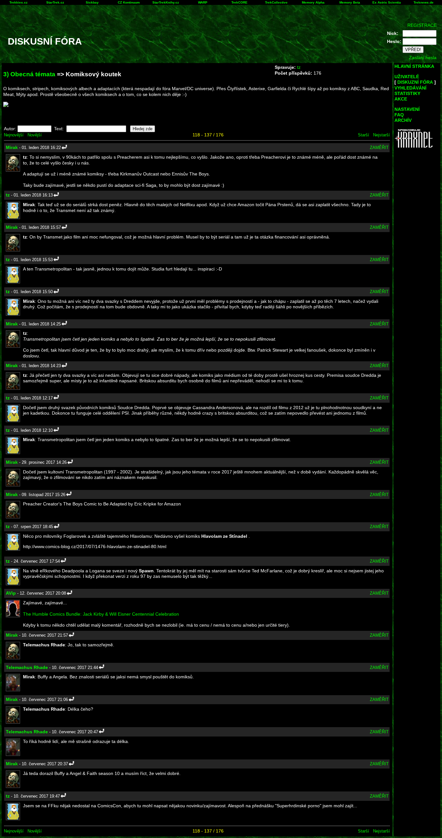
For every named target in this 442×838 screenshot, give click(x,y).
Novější (35, 135)
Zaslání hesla (422, 57)
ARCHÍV (403, 120)
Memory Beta (349, 2)
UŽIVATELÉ (406, 76)
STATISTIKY (407, 93)
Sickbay (92, 2)
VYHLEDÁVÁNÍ (410, 87)
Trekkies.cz (18, 2)
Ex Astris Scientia (386, 2)
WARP (202, 2)
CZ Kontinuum (129, 2)
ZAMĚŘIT (379, 147)
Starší (363, 135)
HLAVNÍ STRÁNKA (414, 66)
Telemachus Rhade (27, 667)
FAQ (399, 114)
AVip (11, 593)
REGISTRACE (421, 25)
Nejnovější (14, 135)
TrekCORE (239, 2)
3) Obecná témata (29, 74)
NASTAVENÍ (407, 109)
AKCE (400, 98)
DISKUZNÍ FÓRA (415, 82)
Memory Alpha (313, 2)
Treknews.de (424, 2)
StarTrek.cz (55, 2)
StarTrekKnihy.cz (165, 2)
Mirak (12, 147)
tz (299, 67)
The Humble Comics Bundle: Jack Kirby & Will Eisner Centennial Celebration (101, 614)
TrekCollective (276, 2)
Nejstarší (381, 135)
